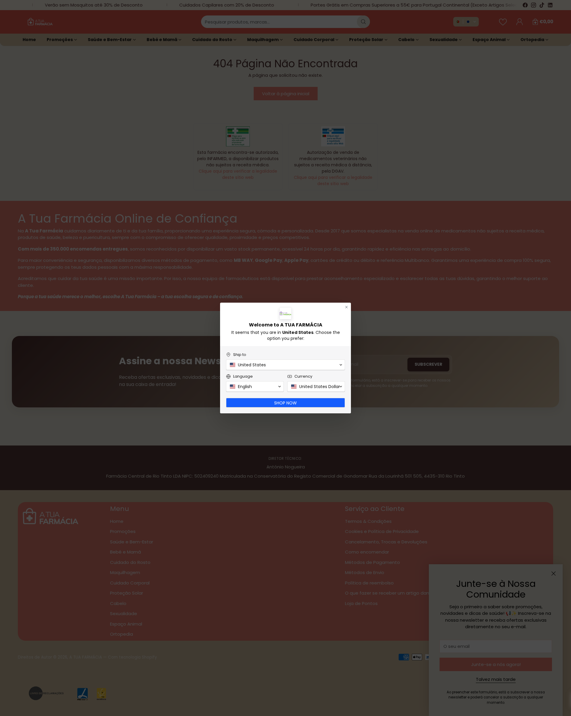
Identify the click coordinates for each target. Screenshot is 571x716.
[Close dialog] (346, 307)
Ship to (239, 354)
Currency (303, 376)
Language (243, 376)
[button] (285, 364)
